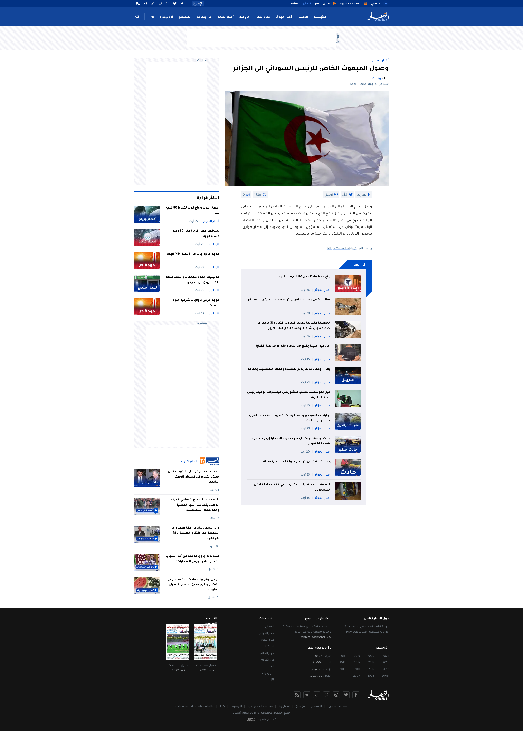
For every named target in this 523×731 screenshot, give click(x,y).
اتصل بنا (284, 706)
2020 (370, 656)
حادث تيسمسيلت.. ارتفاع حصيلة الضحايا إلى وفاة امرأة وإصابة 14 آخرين (291, 441)
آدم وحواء (166, 17)
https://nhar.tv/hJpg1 (341, 248)
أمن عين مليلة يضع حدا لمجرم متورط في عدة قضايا (293, 346)
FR (152, 17)
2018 (343, 656)
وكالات (376, 78)
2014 (342, 662)
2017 (386, 662)
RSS (222, 706)
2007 (356, 676)
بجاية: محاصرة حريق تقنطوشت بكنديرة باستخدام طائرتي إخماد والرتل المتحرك (290, 418)
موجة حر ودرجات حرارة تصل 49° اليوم (193, 254)
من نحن (301, 706)
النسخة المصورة (338, 706)
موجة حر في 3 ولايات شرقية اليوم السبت (195, 303)
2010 (342, 669)
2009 (385, 676)
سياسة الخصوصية (260, 706)
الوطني (303, 17)
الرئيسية (320, 17)
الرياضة (244, 17)
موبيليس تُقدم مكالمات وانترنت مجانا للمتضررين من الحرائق (192, 280)
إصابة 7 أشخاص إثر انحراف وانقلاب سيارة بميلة (297, 461)
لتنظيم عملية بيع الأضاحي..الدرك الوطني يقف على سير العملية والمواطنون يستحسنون (195, 505)
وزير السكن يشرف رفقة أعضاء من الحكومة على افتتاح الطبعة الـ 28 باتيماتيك (194, 533)
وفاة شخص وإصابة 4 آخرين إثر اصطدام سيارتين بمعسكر (289, 300)
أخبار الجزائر (284, 17)
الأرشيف (236, 706)
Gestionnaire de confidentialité (194, 706)
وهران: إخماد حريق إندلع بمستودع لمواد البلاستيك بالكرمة (289, 369)
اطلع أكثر (190, 461)
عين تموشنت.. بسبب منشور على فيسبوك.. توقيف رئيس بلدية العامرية (289, 395)
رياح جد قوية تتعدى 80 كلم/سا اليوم (304, 277)
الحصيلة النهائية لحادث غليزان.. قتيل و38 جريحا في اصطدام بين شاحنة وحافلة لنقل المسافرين (294, 326)
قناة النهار (262, 17)
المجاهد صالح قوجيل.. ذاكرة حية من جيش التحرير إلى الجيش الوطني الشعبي (193, 477)
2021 (385, 656)
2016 (371, 662)
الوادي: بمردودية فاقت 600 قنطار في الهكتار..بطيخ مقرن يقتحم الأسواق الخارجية (193, 585)
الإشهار (317, 706)
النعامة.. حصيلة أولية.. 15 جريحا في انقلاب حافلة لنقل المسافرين (292, 487)
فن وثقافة (204, 17)
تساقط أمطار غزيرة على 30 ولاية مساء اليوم (196, 234)
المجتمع (185, 17)
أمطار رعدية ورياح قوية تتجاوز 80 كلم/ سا (192, 210)
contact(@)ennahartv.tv (315, 637)
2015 (357, 662)
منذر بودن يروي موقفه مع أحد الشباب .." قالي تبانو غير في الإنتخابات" (192, 559)
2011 (357, 669)
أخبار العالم (225, 17)
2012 (371, 669)
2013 (386, 669)
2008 (370, 676)
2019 (357, 656)
